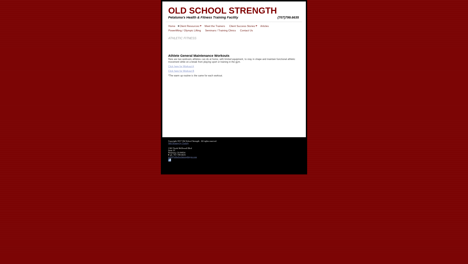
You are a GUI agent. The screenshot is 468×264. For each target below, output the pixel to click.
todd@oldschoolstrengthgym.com (182, 157)
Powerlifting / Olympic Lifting (184, 30)
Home (171, 26)
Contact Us (246, 30)
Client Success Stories (242, 26)
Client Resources (189, 26)
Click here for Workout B (181, 71)
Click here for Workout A (181, 66)
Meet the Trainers (215, 26)
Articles (264, 26)
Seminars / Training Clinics (220, 30)
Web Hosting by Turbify (178, 143)
